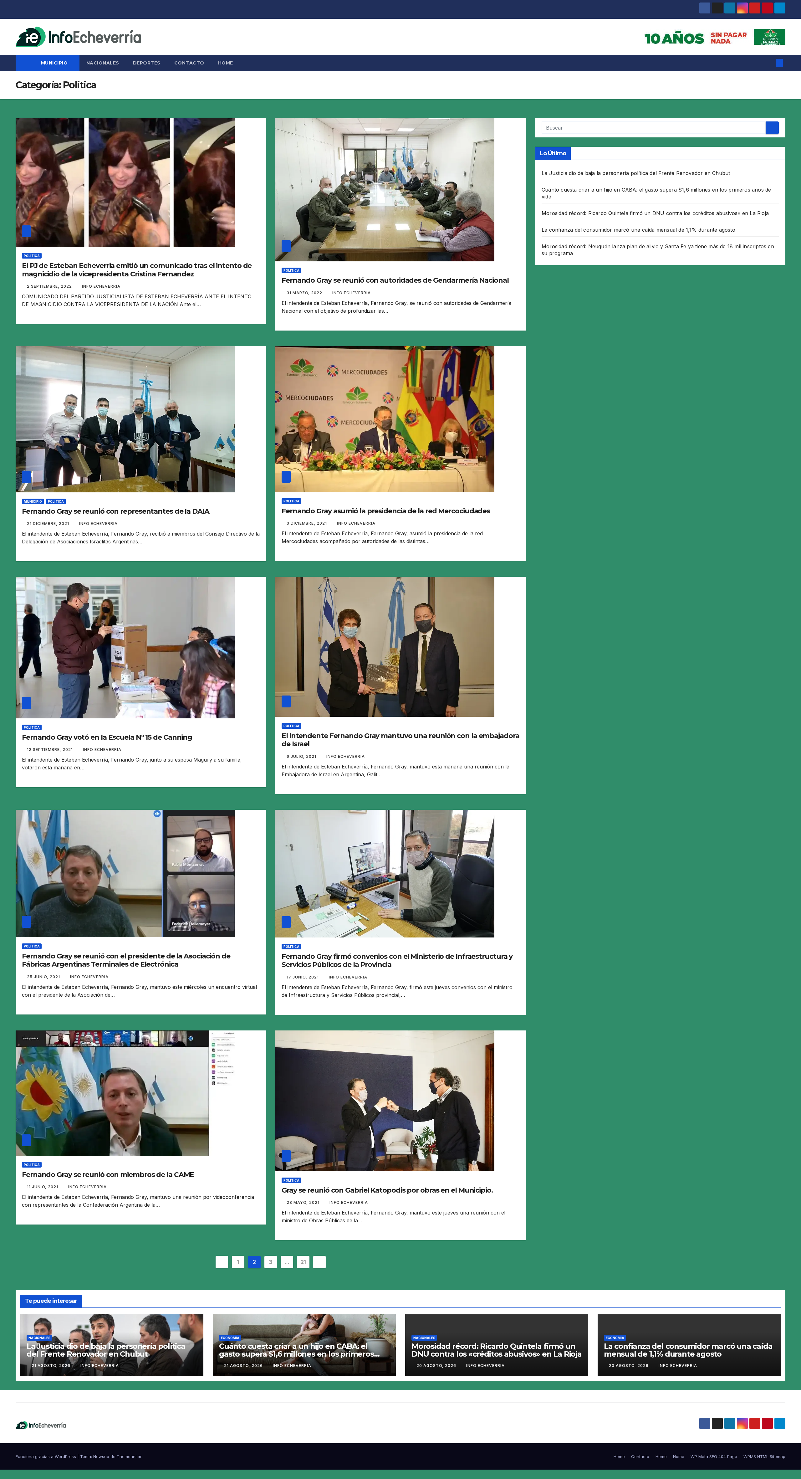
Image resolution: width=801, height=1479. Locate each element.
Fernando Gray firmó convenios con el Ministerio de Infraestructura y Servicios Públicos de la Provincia (397, 960)
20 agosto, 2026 (436, 1365)
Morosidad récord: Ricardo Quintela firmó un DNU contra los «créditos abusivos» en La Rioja (655, 213)
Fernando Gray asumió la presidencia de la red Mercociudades (386, 511)
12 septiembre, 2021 (50, 749)
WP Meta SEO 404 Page (714, 1456)
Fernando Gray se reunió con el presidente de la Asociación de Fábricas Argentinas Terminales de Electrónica (126, 960)
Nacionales (102, 63)
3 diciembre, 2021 (307, 523)
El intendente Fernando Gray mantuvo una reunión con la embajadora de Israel (400, 740)
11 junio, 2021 (43, 1186)
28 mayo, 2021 (304, 1202)
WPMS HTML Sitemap (764, 1456)
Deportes (147, 63)
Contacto (189, 63)
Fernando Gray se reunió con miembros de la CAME (108, 1174)
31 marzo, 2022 (305, 292)
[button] (769, 63)
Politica (32, 256)
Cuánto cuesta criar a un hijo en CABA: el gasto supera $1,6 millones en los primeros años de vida (296, 1354)
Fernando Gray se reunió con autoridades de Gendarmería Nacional (395, 280)
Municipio (55, 63)
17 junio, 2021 (303, 977)
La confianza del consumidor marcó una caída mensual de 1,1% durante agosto (638, 230)
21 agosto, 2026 (52, 1365)
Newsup (101, 1456)
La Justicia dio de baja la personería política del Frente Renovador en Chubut (636, 173)
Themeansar (129, 1456)
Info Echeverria (101, 286)
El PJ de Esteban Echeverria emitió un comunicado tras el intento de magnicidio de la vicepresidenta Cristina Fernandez (137, 269)
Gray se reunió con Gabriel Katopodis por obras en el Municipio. (387, 1190)
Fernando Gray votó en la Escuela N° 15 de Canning (107, 737)
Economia (230, 1338)
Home (225, 63)
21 (303, 1262)
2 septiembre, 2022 (50, 286)
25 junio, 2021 (44, 976)
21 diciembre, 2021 (48, 523)
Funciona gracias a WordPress (46, 1456)
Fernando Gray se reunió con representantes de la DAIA (115, 511)
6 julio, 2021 (302, 756)
